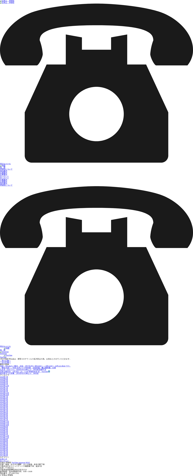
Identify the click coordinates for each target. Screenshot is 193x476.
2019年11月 (4, 438)
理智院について (6, 169)
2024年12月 (4, 393)
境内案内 (3, 171)
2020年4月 (4, 429)
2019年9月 (4, 439)
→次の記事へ (5, 362)
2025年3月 (4, 389)
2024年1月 (4, 402)
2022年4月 (4, 414)
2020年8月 (4, 427)
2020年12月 (4, 421)
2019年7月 (4, 443)
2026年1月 (4, 384)
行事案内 (3, 174)
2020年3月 (4, 430)
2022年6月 (4, 413)
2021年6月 (4, 418)
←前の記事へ (5, 361)
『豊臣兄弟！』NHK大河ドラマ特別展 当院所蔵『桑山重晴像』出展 (28, 368)
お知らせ (3, 459)
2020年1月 (4, 434)
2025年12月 (4, 386)
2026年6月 (4, 379)
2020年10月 (4, 425)
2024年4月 (4, 398)
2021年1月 (4, 420)
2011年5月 (4, 454)
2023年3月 (4, 407)
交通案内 (3, 173)
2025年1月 (4, 391)
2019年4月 (4, 448)
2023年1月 (4, 409)
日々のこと (4, 176)
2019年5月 (4, 446)
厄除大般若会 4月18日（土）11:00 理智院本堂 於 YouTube (24, 372)
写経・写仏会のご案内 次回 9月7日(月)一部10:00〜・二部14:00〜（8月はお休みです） (35, 366)
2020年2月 (4, 432)
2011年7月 (4, 452)
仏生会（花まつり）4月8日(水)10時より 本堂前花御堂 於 (23, 370)
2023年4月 (4, 405)
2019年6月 (4, 445)
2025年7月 (4, 388)
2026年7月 (4, 377)
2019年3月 (4, 450)
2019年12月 (4, 436)
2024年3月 (4, 400)
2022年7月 (4, 411)
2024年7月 (4, 397)
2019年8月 (4, 441)
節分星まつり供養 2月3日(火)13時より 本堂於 (19, 373)
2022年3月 (4, 416)
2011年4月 (4, 455)
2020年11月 (4, 423)
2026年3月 (4, 380)
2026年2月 (4, 382)
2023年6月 (4, 404)
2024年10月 (4, 395)
